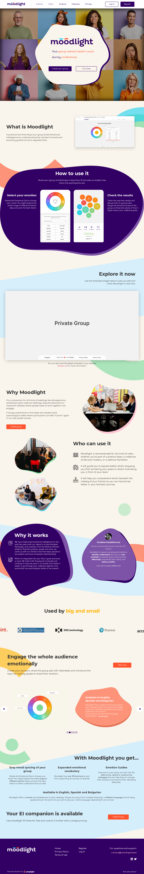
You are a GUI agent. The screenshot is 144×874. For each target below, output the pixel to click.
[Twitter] (135, 859)
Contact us (62, 366)
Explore (39, 4)
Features (76, 4)
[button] (111, 4)
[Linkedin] (132, 859)
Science (62, 4)
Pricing (88, 4)
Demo (51, 4)
